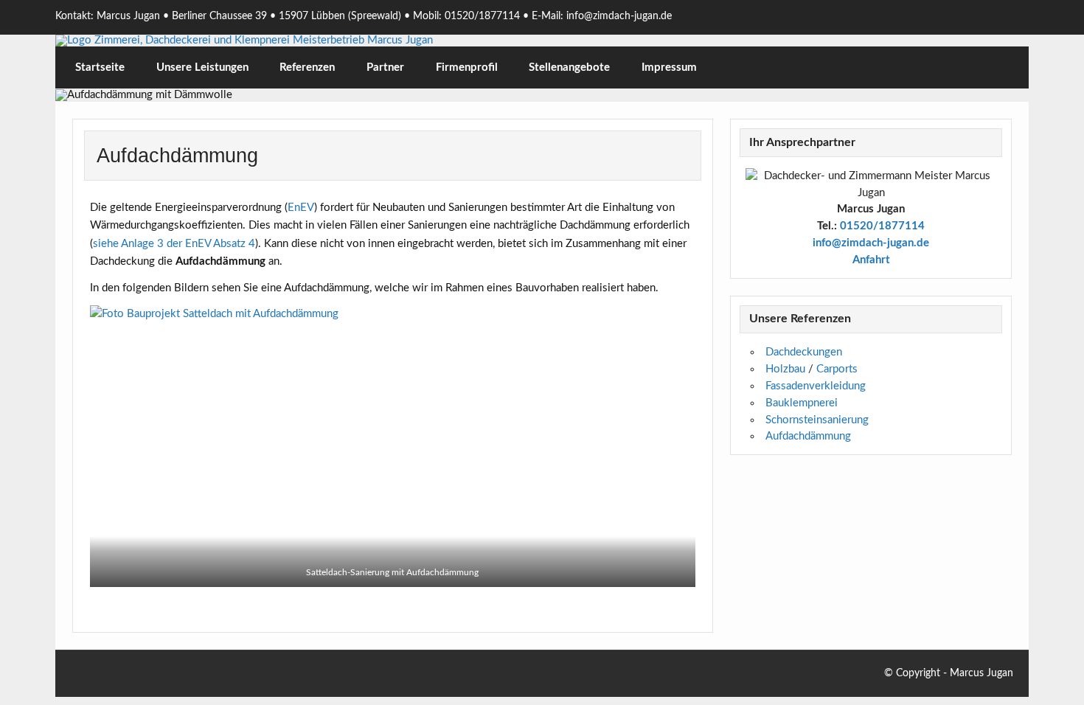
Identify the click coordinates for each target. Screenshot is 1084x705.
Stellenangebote (569, 67)
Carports (837, 369)
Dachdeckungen (803, 352)
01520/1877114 (882, 226)
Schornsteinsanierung (817, 420)
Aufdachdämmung (808, 436)
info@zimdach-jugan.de (871, 243)
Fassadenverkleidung (815, 386)
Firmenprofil (467, 67)
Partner (385, 67)
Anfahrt (871, 259)
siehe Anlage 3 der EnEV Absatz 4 (174, 243)
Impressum (669, 67)
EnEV (301, 207)
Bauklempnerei (801, 403)
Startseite (100, 67)
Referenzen (307, 67)
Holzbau (785, 369)
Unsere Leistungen (202, 67)
